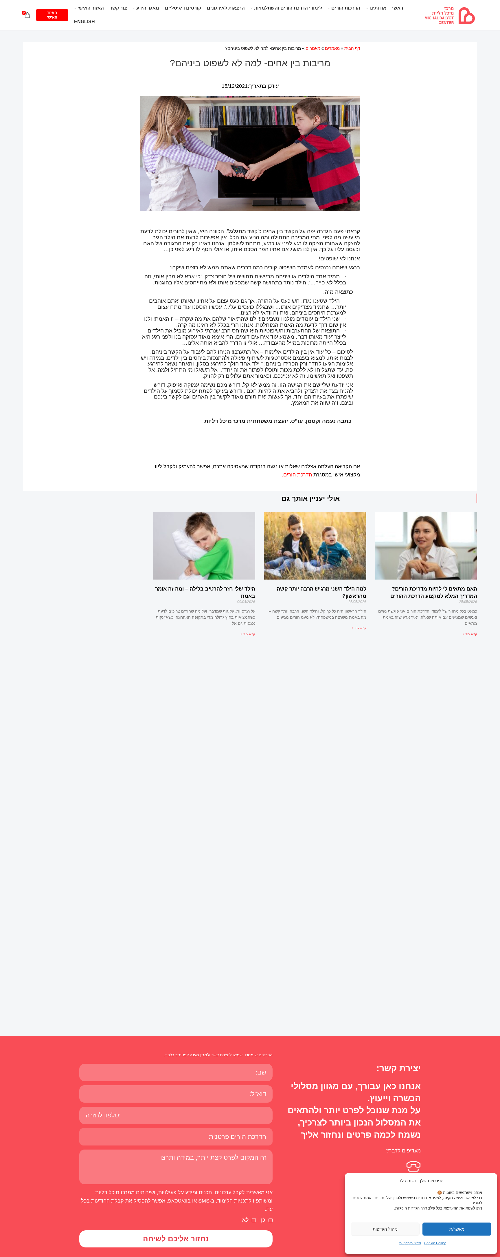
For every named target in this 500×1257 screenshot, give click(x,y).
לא (245, 1220)
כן (263, 1220)
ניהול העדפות (385, 1229)
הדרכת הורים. (297, 475)
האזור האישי (52, 14)
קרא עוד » (469, 634)
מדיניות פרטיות (410, 1243)
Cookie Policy (435, 1243)
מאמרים (332, 48)
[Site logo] (449, 15)
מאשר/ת (456, 1229)
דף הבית (352, 48)
